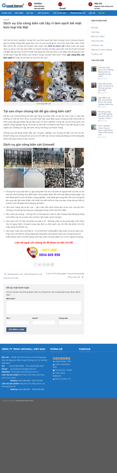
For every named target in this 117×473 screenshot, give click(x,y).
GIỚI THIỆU (18, 13)
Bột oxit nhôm (98, 36)
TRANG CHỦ (6, 13)
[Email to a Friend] (44, 265)
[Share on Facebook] (36, 265)
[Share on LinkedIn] (52, 265)
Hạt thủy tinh (97, 41)
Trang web (63, 318)
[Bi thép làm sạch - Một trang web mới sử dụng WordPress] (13, 5)
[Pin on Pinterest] (48, 265)
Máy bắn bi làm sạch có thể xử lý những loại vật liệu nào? (105, 87)
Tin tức (6, 20)
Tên (8, 318)
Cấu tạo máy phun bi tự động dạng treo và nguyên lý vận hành (105, 71)
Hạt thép (95, 32)
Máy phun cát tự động (101, 50)
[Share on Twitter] (40, 265)
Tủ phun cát (96, 54)
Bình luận (11, 299)
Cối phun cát (97, 45)
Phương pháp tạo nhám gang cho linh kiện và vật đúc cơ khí (105, 115)
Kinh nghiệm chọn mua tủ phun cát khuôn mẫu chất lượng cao (105, 130)
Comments (102, 78)
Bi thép (94, 28)
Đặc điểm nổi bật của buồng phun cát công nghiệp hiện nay (105, 101)
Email (35, 318)
